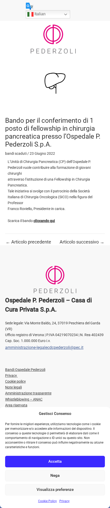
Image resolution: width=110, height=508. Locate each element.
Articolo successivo (82, 242)
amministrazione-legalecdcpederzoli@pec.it (44, 347)
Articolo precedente (28, 242)
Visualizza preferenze (55, 489)
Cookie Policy (47, 501)
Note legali (13, 387)
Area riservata (16, 405)
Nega (55, 475)
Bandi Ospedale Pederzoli (25, 370)
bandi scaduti (16, 153)
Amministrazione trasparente (28, 393)
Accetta (55, 461)
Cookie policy (15, 381)
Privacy (64, 501)
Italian (40, 14)
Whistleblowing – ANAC (23, 399)
